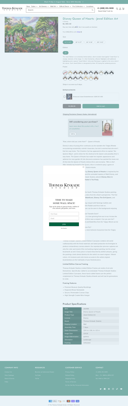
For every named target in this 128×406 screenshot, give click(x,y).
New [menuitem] (28, 6)
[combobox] (60, 10)
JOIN (64, 224)
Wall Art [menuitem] (53, 6)
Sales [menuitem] (33, 6)
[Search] (93, 10)
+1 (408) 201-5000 (105, 8)
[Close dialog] (83, 167)
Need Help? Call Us (105, 11)
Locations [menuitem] (89, 6)
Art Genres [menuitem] (43, 6)
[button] (117, 9)
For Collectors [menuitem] (78, 6)
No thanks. (64, 228)
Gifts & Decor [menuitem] (64, 6)
